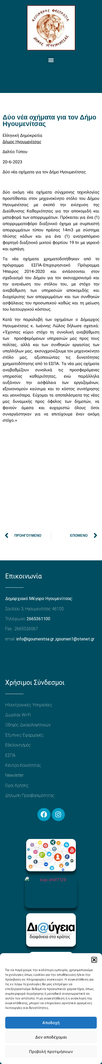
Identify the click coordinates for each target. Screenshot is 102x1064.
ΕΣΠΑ (10, 755)
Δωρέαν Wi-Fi (18, 714)
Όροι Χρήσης (17, 785)
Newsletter (14, 775)
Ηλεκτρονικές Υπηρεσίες (28, 704)
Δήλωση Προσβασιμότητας (30, 795)
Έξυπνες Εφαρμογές (24, 735)
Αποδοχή (51, 1022)
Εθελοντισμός (18, 745)
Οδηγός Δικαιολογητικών (28, 724)
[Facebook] (43, 814)
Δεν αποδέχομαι (51, 1037)
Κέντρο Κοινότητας (23, 765)
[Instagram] (58, 814)
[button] (94, 959)
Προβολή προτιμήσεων (51, 1051)
